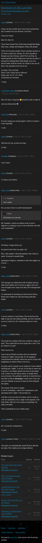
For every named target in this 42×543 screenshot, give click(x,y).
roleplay (3, 14)
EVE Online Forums (8, 2)
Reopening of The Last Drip (16, 7)
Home (3, 528)
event (9, 14)
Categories (11, 528)
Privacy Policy (20, 532)
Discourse (13, 537)
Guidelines (21, 528)
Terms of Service (7, 532)
